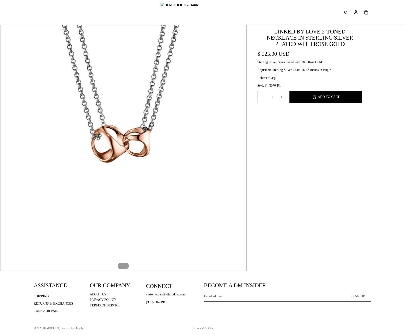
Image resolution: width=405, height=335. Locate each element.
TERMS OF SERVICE (105, 305)
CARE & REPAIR (46, 311)
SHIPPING (41, 296)
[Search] (346, 12)
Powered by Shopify (71, 328)
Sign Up (358, 296)
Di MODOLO (51, 328)
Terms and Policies (202, 328)
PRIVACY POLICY (103, 300)
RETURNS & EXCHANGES (53, 303)
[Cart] (366, 12)
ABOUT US (98, 294)
